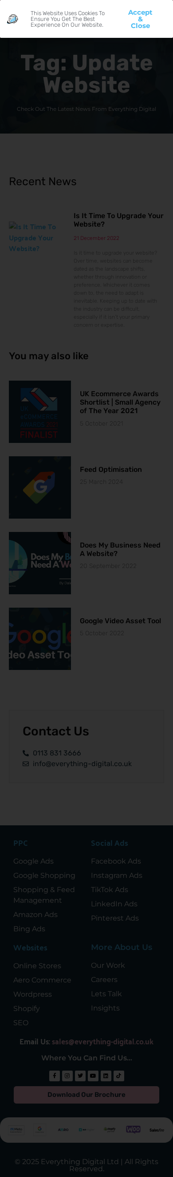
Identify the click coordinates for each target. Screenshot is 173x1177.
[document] (86, 588)
